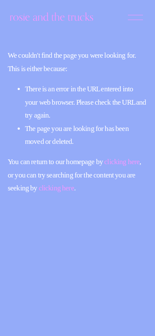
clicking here (122, 162)
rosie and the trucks (51, 16)
